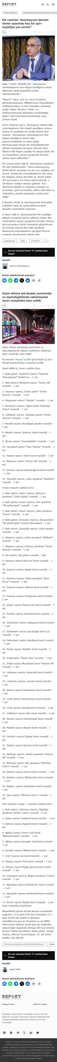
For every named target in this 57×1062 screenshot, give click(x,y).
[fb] (4, 280)
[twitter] (22, 280)
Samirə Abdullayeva (19, 266)
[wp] (10, 280)
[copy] (39, 280)
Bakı (23, 241)
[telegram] (16, 280)
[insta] (11, 1032)
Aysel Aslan (15, 969)
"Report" (19, 359)
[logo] (9, 4)
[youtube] (37, 1032)
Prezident (35, 241)
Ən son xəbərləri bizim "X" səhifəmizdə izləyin (28, 252)
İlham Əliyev (10, 12)
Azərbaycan (9, 241)
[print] (33, 280)
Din (4, 32)
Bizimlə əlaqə (40, 1004)
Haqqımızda (8, 1004)
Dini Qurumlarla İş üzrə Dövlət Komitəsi (23, 944)
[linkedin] (27, 280)
